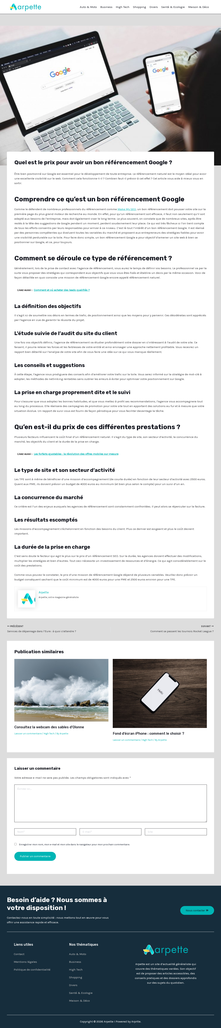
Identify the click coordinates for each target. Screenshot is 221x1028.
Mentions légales (25, 961)
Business (106, 7)
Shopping (139, 7)
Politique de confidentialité (32, 969)
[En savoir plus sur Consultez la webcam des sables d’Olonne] (61, 690)
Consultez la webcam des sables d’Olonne (49, 727)
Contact (19, 954)
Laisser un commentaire (28, 733)
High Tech (122, 7)
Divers (154, 7)
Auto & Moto (88, 7)
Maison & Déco (198, 7)
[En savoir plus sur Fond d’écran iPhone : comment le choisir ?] (160, 693)
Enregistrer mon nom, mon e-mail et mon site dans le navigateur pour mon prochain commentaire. (74, 844)
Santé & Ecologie (173, 7)
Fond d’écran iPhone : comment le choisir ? (148, 733)
